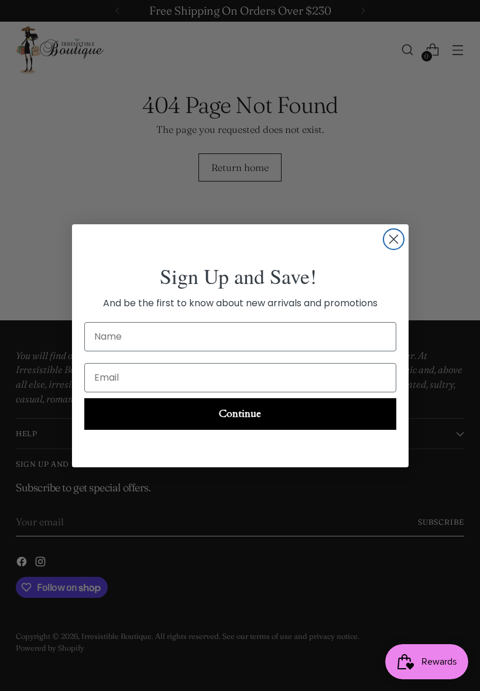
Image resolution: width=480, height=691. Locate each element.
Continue (240, 413)
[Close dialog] (393, 239)
